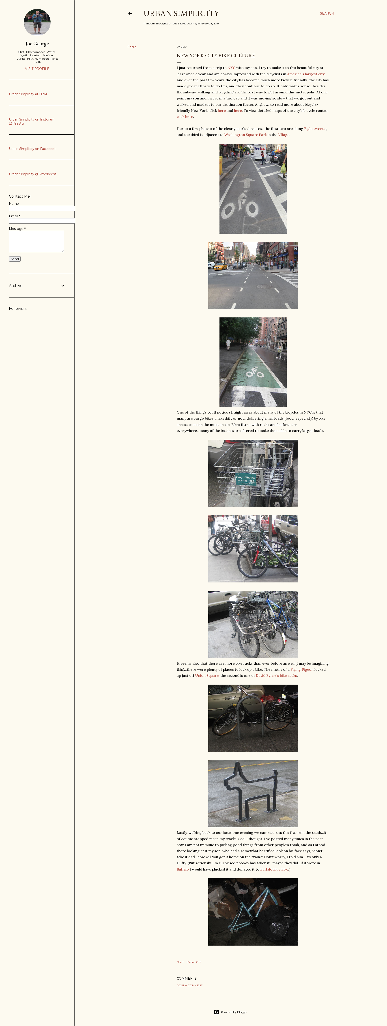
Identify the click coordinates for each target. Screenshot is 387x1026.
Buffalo (183, 869)
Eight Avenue (315, 128)
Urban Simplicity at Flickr (28, 94)
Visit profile (37, 69)
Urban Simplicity (181, 13)
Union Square (207, 675)
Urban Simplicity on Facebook (32, 149)
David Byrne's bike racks (276, 675)
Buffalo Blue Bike (274, 869)
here (222, 110)
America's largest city (305, 74)
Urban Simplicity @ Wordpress (32, 174)
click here (185, 116)
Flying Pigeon (302, 669)
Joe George (37, 43)
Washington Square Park (245, 134)
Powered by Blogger (234, 1012)
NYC (231, 67)
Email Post (194, 962)
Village (283, 134)
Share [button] (131, 47)
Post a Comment (189, 985)
